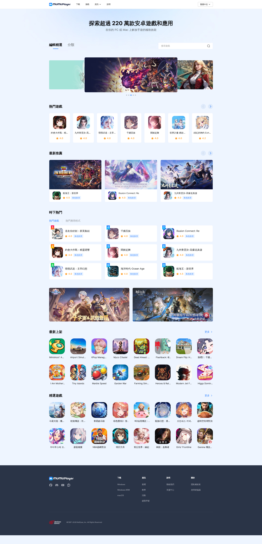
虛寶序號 (146, 501)
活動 (144, 495)
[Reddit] (68, 485)
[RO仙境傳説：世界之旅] (89, 305)
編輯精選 (55, 45)
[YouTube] (62, 485)
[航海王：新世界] (131, 74)
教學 (144, 490)
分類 (71, 45)
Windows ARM (123, 490)
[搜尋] (208, 46)
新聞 (144, 484)
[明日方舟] (173, 305)
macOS (120, 495)
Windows (121, 484)
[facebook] (50, 485)
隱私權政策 (196, 484)
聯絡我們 (170, 484)
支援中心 (170, 490)
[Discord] (56, 485)
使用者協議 (196, 490)
